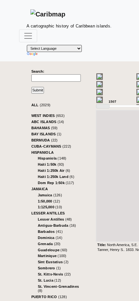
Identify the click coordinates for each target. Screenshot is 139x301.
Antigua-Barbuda (57, 225)
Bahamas (44, 128)
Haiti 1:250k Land (56, 177)
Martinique (52, 256)
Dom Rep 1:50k (56, 183)
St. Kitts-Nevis (54, 274)
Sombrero (49, 268)
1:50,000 (49, 201)
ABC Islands (47, 122)
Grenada (49, 244)
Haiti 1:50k (51, 164)
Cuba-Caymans (51, 146)
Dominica (50, 238)
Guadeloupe (53, 250)
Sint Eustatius (53, 262)
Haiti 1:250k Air (54, 170)
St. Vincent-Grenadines (58, 289)
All (41, 105)
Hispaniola (42, 152)
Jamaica (39, 189)
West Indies (48, 116)
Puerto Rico (49, 297)
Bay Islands (46, 134)
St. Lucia (49, 280)
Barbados (50, 232)
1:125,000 (50, 207)
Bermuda (44, 140)
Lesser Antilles (48, 213)
